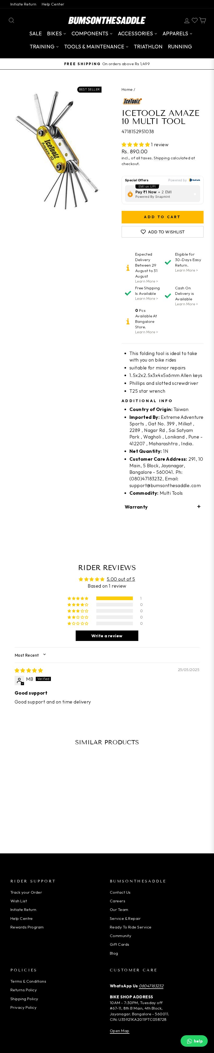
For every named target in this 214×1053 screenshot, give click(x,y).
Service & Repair (125, 918)
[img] (29, 670)
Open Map (119, 1030)
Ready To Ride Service (130, 927)
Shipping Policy (24, 998)
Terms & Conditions (28, 981)
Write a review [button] (106, 635)
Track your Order (26, 892)
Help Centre (21, 918)
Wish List (18, 900)
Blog (114, 953)
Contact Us (120, 892)
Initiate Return (23, 4)
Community (120, 935)
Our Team (119, 909)
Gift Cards (119, 944)
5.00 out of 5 (121, 579)
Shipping (162, 157)
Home (127, 89)
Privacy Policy (23, 1007)
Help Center (53, 4)
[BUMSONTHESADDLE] (107, 20)
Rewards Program (27, 927)
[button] (136, 145)
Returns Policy (23, 989)
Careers (117, 900)
